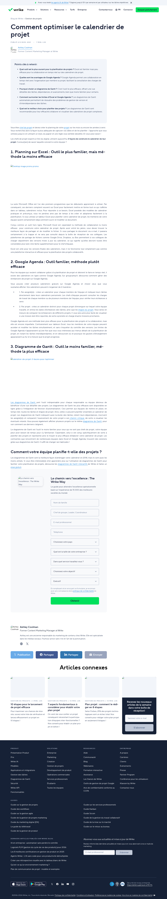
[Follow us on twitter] (52, 884)
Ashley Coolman (25, 47)
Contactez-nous (105, 10)
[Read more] (28, 705)
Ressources (59, 10)
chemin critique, (77, 418)
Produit (15, 748)
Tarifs (72, 10)
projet (66, 127)
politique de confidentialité (83, 591)
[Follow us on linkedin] (62, 884)
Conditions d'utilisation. (85, 895)
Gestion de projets (33, 18)
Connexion (128, 10)
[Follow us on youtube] (68, 884)
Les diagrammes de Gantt (23, 402)
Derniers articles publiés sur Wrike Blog (32, 839)
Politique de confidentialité (65, 895)
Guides (14, 800)
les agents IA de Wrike (59, 2)
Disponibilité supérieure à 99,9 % (139, 885)
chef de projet (26, 127)
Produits (31, 10)
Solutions (44, 10)
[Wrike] (15, 9)
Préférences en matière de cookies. (108, 895)
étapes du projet (85, 310)
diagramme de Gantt (92, 421)
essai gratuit (16, 467)
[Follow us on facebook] (57, 884)
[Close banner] (131, 2)
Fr (119, 10)
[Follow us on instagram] (73, 884)
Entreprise (82, 10)
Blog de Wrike (17, 18)
